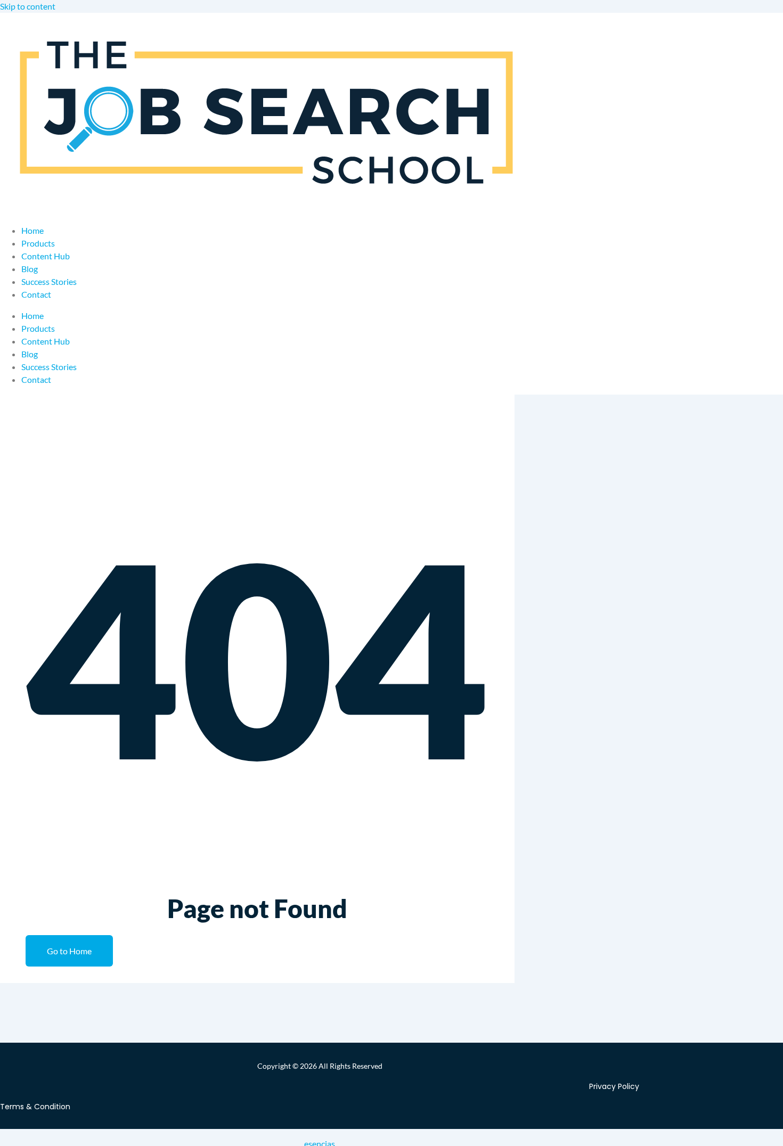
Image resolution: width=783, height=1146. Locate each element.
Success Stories (49, 281)
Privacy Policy (614, 1086)
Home (32, 230)
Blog (29, 269)
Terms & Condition (35, 1106)
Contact (36, 294)
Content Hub (45, 256)
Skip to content (27, 6)
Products (38, 243)
